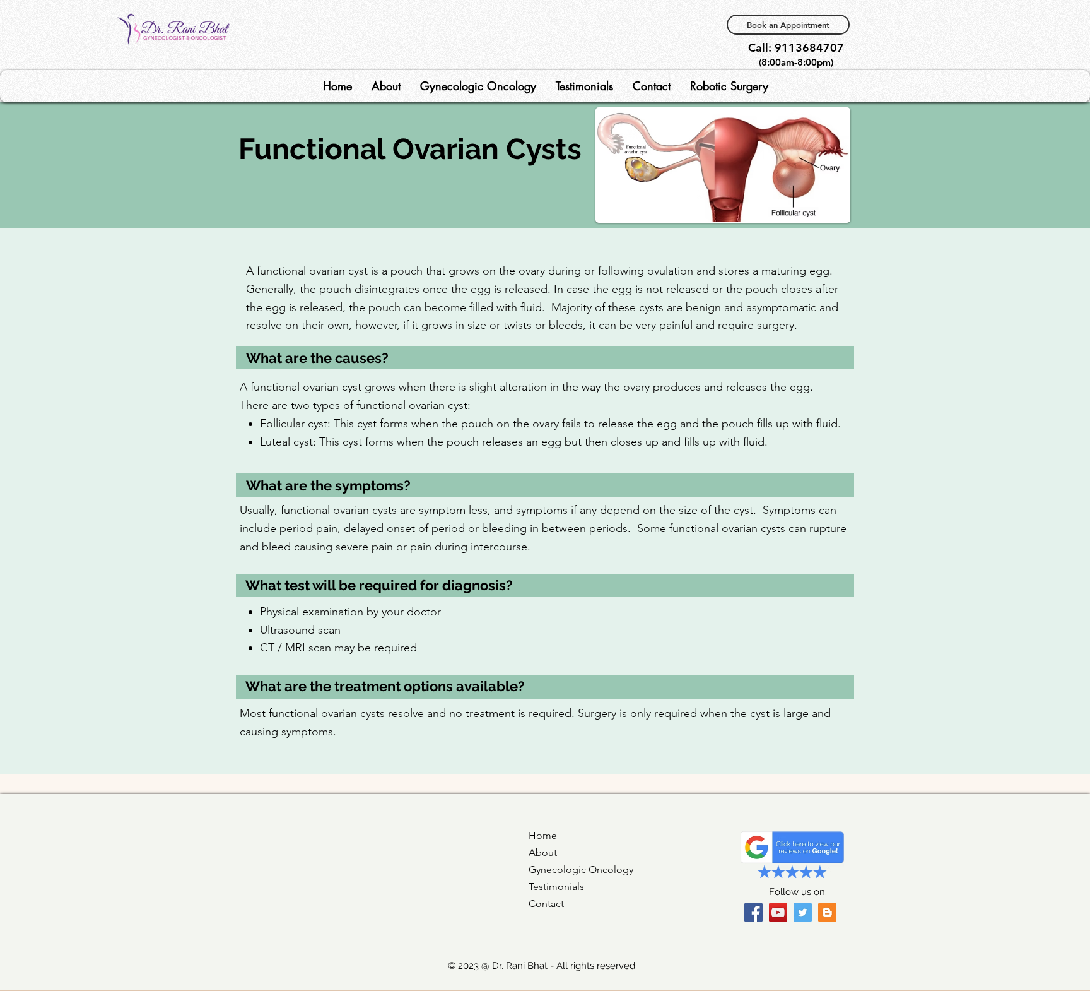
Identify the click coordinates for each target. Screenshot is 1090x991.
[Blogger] (827, 912)
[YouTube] (778, 912)
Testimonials (556, 887)
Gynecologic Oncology (581, 869)
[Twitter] (803, 912)
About (543, 852)
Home (543, 835)
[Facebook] (753, 912)
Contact (546, 904)
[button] (385, 86)
